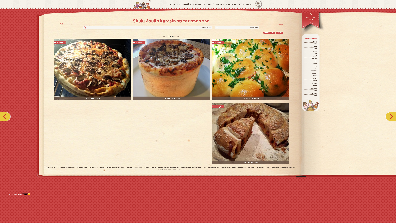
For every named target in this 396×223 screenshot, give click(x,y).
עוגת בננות (147, 168)
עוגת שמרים (207, 168)
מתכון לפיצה (232, 168)
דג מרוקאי (95, 168)
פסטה (315, 63)
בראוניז (102, 168)
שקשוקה (176, 168)
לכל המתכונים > (269, 33)
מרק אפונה (160, 168)
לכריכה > (279, 33)
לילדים (315, 78)
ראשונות (314, 73)
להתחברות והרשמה (179, 4)
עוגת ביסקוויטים (197, 168)
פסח (315, 91)
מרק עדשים (80, 168)
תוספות (314, 81)
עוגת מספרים (169, 168)
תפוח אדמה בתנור (186, 168)
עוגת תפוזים (224, 168)
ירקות (315, 51)
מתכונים (268, 168)
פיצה (315, 96)
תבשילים (314, 46)
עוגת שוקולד (251, 168)
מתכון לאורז (51, 168)
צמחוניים (314, 71)
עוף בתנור (88, 168)
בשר (315, 68)
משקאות (314, 58)
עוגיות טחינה (138, 168)
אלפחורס (108, 168)
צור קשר (218, 4)
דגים (315, 44)
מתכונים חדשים (232, 4)
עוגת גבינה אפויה (62, 168)
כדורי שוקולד (260, 168)
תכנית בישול (167, 170)
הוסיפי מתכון (198, 4)
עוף (316, 53)
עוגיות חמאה (129, 168)
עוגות (315, 66)
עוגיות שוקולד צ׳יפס (118, 168)
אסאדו (160, 170)
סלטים (315, 86)
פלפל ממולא (71, 168)
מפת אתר (292, 168)
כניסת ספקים (275, 168)
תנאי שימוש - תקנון (178, 170)
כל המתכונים (247, 4)
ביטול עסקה (285, 168)
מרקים (315, 41)
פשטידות (314, 88)
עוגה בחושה (215, 168)
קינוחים (314, 83)
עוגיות (315, 76)
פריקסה (153, 168)
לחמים (315, 56)
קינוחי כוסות (313, 93)
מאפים (315, 48)
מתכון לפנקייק (242, 168)
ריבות (315, 61)
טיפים (209, 4)
